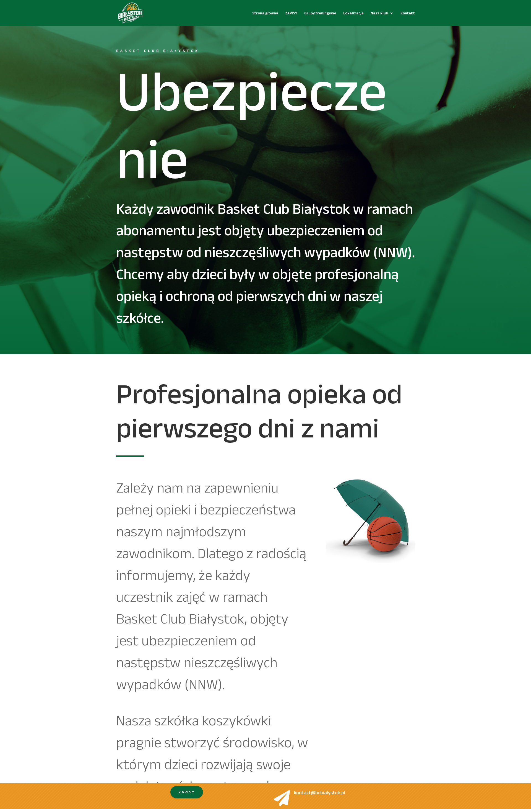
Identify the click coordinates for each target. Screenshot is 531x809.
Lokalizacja (353, 13)
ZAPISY (291, 13)
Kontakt (407, 13)
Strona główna (265, 13)
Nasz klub (379, 13)
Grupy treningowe (320, 13)
